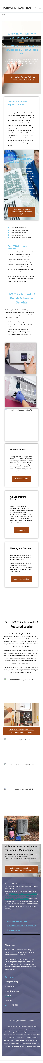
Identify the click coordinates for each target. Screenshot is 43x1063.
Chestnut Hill (23, 894)
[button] (21, 921)
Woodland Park (32, 894)
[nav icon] (40, 8)
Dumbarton (25, 899)
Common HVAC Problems (18, 921)
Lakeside (18, 899)
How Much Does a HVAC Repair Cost (22, 926)
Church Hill (16, 896)
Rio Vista (11, 899)
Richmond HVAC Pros (17, 7)
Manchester (8, 896)
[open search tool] (36, 8)
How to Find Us (14, 930)
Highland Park (13, 894)
